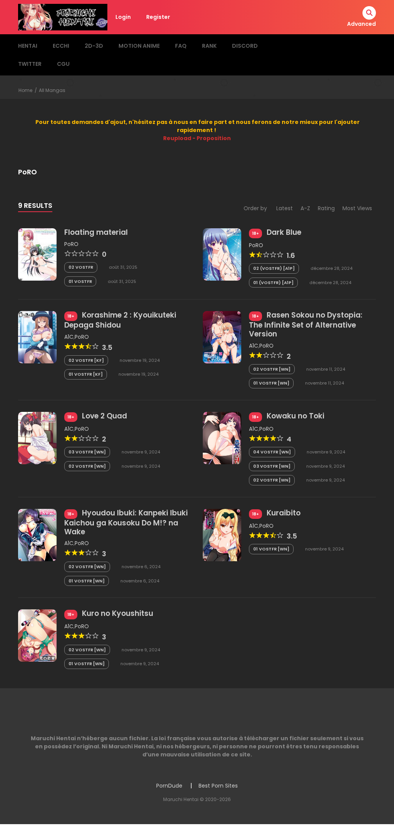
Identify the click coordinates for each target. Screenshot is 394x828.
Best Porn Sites (218, 786)
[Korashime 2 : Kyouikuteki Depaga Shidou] (37, 337)
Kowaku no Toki (295, 416)
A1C (68, 337)
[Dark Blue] (222, 254)
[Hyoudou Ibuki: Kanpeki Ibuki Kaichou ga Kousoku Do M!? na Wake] (37, 535)
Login (123, 17)
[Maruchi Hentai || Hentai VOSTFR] (62, 16)
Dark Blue (284, 232)
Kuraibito (284, 513)
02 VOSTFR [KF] (86, 360)
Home (25, 90)
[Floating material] (37, 254)
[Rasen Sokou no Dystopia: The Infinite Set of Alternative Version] (222, 337)
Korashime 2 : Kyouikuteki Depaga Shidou (120, 320)
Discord (245, 46)
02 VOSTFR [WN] (271, 369)
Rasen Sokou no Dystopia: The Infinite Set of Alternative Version (305, 324)
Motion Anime (139, 46)
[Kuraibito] (222, 535)
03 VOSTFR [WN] (87, 452)
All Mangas (52, 90)
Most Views (357, 208)
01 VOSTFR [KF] (85, 374)
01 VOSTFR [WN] (271, 383)
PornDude (169, 786)
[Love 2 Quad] (37, 438)
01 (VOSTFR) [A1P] (273, 282)
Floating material (96, 232)
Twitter (30, 64)
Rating (326, 208)
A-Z (305, 208)
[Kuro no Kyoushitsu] (37, 635)
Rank (209, 46)
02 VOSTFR (80, 267)
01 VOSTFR (80, 281)
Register (158, 17)
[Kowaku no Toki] (222, 438)
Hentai (27, 46)
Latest (284, 208)
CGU (63, 64)
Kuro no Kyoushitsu (117, 613)
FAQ (181, 46)
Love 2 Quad (104, 416)
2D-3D (94, 46)
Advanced (361, 24)
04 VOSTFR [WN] (272, 452)
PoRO (71, 244)
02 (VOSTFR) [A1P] (274, 268)
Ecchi (61, 46)
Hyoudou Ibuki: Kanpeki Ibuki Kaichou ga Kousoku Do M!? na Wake (126, 522)
